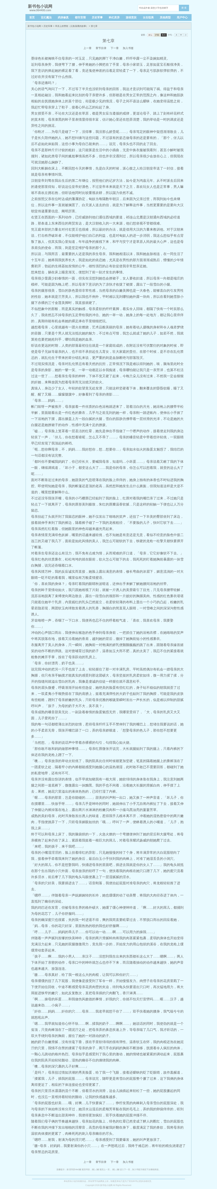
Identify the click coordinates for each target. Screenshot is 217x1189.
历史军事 (97, 17)
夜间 (164, 35)
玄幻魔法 (46, 17)
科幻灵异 (114, 17)
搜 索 (183, 7)
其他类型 (165, 17)
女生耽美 (148, 17)
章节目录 (101, 48)
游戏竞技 (131, 17)
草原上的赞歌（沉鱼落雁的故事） (71, 26)
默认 (151, 35)
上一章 (87, 48)
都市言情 (80, 17)
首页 (32, 17)
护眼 (157, 35)
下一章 (115, 48)
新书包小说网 (34, 26)
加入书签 (128, 48)
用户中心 (182, 17)
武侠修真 (63, 17)
